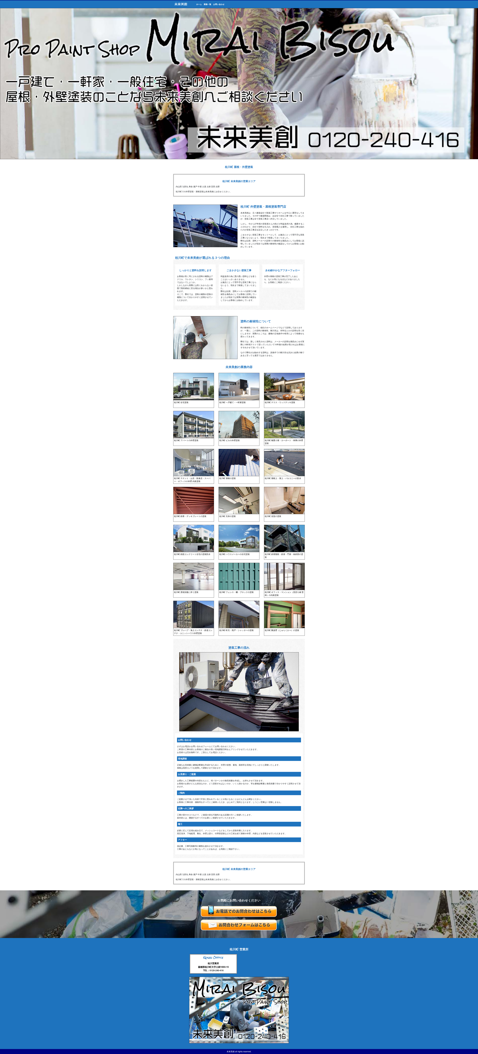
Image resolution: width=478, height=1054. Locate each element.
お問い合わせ (218, 4)
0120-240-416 (217, 970)
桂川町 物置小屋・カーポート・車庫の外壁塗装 (284, 442)
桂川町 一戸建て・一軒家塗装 (232, 402)
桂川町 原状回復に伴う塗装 (186, 592)
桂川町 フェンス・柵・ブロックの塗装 (236, 592)
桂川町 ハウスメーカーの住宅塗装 (234, 554)
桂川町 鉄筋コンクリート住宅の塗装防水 (192, 554)
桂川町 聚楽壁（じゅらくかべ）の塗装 (282, 630)
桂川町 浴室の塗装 (273, 516)
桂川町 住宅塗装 (181, 402)
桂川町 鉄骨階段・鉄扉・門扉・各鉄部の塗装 (284, 556)
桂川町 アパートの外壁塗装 (186, 440)
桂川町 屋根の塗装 (227, 478)
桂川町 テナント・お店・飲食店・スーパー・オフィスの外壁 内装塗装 (192, 480)
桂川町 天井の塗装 (227, 516)
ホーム (199, 4)
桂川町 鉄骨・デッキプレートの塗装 (190, 516)
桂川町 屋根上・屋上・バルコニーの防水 (283, 478)
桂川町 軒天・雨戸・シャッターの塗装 (236, 630)
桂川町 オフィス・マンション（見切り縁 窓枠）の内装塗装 (284, 594)
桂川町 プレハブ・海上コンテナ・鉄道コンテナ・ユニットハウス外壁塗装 (193, 632)
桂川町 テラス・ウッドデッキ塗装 (280, 402)
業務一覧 (207, 4)
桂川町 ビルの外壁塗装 (229, 440)
